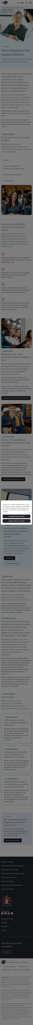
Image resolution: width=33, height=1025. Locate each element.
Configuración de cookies (16, 516)
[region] (16, 512)
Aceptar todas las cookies (16, 521)
